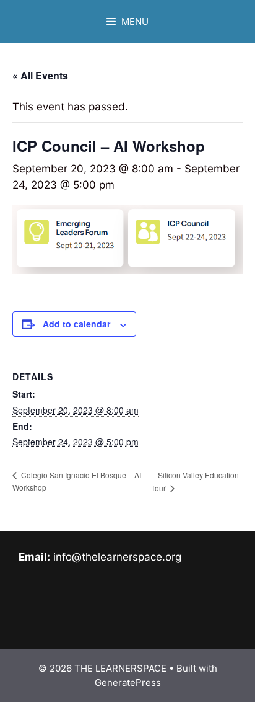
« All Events (40, 75)
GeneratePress (128, 682)
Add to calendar (76, 324)
